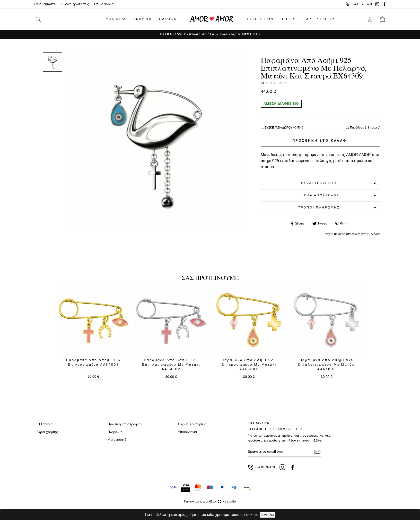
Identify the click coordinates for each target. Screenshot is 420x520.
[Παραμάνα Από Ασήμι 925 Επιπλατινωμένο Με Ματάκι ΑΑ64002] (171, 318)
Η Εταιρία (44, 424)
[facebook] (384, 4)
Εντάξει (267, 514)
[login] (370, 19)
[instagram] (377, 4)
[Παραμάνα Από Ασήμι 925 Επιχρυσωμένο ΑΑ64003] (93, 318)
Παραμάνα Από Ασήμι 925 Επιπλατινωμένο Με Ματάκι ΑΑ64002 (171, 364)
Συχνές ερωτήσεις (74, 4)
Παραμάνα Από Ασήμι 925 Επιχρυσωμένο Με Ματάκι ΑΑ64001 (248, 364)
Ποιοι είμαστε (44, 4)
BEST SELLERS (320, 19)
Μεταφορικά (116, 440)
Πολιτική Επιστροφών (124, 424)
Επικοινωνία (104, 4)
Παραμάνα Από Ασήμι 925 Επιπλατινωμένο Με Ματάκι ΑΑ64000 (327, 364)
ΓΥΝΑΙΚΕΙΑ (115, 19)
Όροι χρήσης (47, 432)
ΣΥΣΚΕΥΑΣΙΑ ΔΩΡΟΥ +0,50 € (284, 127)
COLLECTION (260, 19)
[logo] (211, 19)
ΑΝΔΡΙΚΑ (142, 19)
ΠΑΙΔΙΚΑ (167, 19)
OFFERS (288, 19)
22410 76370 (361, 4)
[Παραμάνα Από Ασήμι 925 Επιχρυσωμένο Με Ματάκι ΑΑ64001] (248, 318)
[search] (46, 19)
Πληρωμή (114, 432)
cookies (251, 514)
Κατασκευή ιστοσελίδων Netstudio (210, 501)
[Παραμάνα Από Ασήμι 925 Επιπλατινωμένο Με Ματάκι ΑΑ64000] (326, 318)
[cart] (382, 19)
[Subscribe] (317, 452)
